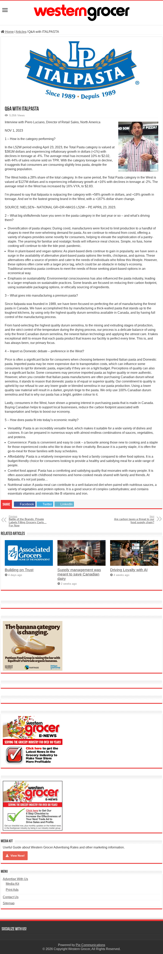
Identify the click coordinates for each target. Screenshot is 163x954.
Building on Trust (19, 570)
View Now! (18, 855)
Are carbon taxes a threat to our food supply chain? (134, 519)
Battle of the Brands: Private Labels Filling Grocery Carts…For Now (28, 521)
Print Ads (12, 889)
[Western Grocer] (81, 12)
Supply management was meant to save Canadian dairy (79, 574)
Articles (21, 31)
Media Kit (12, 883)
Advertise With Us (15, 879)
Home (9, 31)
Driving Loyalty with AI (128, 570)
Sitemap (9, 903)
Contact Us (10, 897)
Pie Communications (90, 945)
